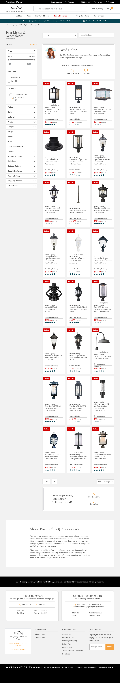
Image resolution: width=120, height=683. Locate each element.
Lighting (14, 25)
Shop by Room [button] (99, 16)
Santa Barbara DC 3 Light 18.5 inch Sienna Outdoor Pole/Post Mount (103, 210)
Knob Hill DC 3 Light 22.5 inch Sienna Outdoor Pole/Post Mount (53, 358)
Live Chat (99, 2)
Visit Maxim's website (18, 650)
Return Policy (67, 644)
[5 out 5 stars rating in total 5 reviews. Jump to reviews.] (99, 274)
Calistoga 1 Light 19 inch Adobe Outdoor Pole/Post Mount (102, 457)
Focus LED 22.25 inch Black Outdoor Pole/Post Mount (78, 111)
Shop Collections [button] (82, 16)
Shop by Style (40, 637)
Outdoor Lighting (24, 25)
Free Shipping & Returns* (14, 2)
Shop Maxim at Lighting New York (18, 645)
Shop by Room (40, 634)
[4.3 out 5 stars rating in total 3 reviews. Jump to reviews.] (50, 371)
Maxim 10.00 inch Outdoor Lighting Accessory (51, 309)
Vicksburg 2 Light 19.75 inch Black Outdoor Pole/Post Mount (77, 408)
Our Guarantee (56, 2)
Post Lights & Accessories (39, 25)
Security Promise (67, 667)
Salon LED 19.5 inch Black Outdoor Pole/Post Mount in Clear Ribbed (102, 309)
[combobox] (60, 8)
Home (9, 25)
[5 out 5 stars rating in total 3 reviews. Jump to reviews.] (99, 175)
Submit (109, 647)
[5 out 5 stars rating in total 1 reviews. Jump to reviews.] (50, 175)
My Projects (96, 9)
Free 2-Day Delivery (51, 119)
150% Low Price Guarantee (72, 651)
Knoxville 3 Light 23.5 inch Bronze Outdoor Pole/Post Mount (52, 210)
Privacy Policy (38, 667)
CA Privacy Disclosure (52, 667)
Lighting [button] (19, 16)
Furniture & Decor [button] (42, 16)
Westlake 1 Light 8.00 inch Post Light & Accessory (76, 261)
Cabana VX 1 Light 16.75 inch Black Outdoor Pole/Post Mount (78, 162)
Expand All (33, 44)
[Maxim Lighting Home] (16, 9)
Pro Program (69, 2)
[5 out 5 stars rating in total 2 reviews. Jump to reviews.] (50, 124)
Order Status (67, 647)
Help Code (66, 654)
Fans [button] (29, 16)
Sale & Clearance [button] (60, 16)
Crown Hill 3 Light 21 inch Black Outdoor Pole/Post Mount (78, 309)
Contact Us (66, 634)
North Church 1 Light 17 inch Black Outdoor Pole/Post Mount (53, 457)
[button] (110, 2)
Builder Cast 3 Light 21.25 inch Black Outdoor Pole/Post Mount (103, 261)
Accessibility (79, 667)
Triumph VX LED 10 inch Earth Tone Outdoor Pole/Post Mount (102, 111)
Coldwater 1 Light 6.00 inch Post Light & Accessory (53, 111)
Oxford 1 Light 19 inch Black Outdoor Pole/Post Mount (78, 358)
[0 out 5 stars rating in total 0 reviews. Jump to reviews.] (75, 124)
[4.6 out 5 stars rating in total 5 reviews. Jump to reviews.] (75, 322)
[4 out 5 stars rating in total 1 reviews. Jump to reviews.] (99, 470)
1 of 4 (46, 481)
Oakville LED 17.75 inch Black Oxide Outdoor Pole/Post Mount (53, 408)
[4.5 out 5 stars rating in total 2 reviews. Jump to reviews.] (99, 223)
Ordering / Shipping (69, 641)
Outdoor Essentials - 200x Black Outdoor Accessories (52, 162)
